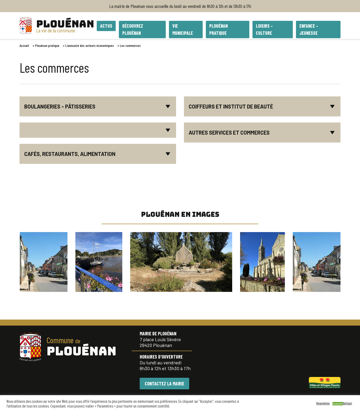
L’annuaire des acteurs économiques (89, 45)
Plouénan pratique (47, 45)
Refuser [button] (347, 403)
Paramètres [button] (323, 403)
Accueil (24, 45)
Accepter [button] (337, 403)
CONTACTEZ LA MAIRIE (164, 383)
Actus (106, 26)
